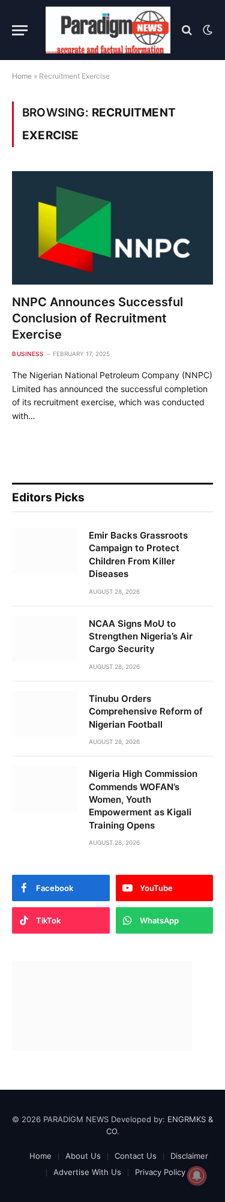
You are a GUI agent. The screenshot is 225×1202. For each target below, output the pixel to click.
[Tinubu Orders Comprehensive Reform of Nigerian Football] (45, 714)
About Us (83, 1156)
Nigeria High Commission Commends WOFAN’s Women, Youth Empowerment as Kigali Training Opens (143, 799)
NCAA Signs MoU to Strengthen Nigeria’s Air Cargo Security (141, 636)
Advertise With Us (87, 1172)
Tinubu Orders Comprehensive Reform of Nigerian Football (146, 711)
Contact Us (136, 1156)
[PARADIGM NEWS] (108, 30)
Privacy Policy (160, 1172)
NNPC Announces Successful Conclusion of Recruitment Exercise (97, 318)
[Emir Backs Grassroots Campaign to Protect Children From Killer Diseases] (45, 550)
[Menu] (20, 30)
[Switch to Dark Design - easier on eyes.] (206, 30)
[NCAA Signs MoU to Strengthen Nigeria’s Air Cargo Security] (45, 639)
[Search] (186, 30)
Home (22, 75)
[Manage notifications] (196, 1175)
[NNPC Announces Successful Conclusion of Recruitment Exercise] (112, 227)
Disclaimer (189, 1156)
